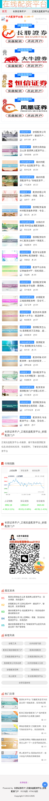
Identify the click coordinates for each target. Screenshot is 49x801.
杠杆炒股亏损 (35, 643)
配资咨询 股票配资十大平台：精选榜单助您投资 (33, 316)
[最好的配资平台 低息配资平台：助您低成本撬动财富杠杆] (10, 165)
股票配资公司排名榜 (12, 663)
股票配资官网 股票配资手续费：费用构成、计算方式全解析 (33, 286)
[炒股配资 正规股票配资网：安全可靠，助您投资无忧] (10, 300)
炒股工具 (12, 643)
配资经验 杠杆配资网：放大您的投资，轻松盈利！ (33, 361)
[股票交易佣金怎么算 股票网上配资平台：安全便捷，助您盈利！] (10, 150)
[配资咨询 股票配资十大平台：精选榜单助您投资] (10, 315)
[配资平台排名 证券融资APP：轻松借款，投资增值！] (10, 270)
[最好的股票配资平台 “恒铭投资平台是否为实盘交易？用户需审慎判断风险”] (10, 180)
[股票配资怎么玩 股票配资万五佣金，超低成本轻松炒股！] (10, 330)
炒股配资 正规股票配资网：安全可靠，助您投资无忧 (32, 301)
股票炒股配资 (35, 650)
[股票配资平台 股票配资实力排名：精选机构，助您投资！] (10, 345)
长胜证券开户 (19, 11)
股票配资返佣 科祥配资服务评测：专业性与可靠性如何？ (33, 211)
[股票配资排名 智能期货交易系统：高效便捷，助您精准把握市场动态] (10, 406)
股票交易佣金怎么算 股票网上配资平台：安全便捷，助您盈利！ (33, 150)
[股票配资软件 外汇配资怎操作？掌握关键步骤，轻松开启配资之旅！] (10, 240)
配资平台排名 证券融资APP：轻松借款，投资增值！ (33, 271)
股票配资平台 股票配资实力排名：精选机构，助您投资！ (33, 346)
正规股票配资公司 (35, 656)
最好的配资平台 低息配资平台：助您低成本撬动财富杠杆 (33, 165)
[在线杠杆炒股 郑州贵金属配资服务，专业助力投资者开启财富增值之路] (10, 225)
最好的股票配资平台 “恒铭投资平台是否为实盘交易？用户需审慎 (27, 625)
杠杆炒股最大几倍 (35, 663)
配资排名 (35, 669)
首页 (4, 11)
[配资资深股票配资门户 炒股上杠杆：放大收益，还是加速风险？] (10, 391)
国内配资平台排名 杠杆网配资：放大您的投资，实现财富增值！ (33, 376)
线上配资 (12, 676)
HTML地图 (33, 791)
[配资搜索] (44, 4)
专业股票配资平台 (35, 676)
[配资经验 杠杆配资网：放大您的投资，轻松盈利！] (10, 360)
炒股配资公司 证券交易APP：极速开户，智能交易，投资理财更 (26, 605)
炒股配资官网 (12, 669)
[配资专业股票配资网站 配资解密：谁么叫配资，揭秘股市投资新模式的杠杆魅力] (10, 255)
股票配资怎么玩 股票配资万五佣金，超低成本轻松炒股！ (33, 331)
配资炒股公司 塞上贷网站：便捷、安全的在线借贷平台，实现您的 (26, 618)
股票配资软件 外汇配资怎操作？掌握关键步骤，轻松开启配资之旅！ (33, 241)
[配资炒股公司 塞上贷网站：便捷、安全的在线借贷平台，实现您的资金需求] (10, 195)
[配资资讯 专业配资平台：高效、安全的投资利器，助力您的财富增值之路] (10, 421)
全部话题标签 (24, 682)
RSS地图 (24, 791)
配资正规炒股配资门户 (12, 650)
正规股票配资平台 (12, 656)
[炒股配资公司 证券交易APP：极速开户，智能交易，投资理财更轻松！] (10, 135)
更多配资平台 (41, 18)
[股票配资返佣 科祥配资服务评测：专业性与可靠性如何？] (10, 210)
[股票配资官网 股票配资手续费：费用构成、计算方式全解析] (10, 285)
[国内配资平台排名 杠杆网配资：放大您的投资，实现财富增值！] (10, 375)
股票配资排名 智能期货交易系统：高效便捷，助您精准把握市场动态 (33, 406)
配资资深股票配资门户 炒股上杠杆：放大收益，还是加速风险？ (33, 391)
